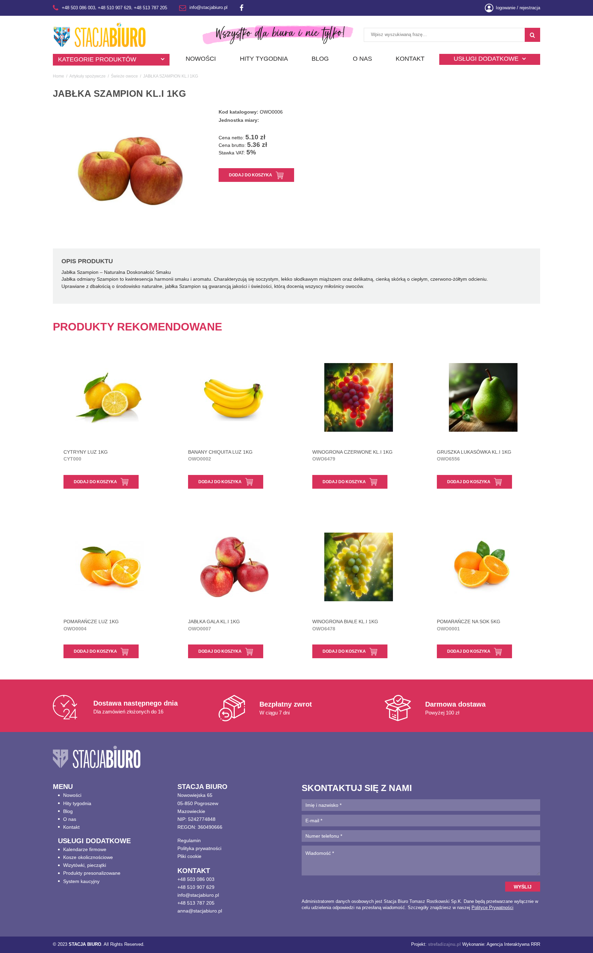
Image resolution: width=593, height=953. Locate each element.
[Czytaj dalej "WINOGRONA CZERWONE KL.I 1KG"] (358, 397)
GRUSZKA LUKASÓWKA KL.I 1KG (474, 455)
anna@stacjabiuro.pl (199, 911)
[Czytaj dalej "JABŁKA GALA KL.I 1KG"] (234, 567)
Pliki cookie (189, 856)
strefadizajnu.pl (444, 944)
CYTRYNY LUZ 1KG (85, 455)
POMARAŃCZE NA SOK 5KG (468, 625)
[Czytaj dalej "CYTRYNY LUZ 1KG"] (109, 397)
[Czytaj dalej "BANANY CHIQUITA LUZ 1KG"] (234, 397)
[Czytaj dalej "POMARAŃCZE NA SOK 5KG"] (483, 567)
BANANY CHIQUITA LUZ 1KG (220, 455)
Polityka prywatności (199, 848)
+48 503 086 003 (78, 7)
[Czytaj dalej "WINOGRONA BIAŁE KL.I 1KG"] (358, 567)
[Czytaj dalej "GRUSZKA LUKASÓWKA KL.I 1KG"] (483, 397)
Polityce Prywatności (492, 907)
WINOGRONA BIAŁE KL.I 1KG (345, 625)
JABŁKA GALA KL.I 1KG (214, 625)
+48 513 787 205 (150, 7)
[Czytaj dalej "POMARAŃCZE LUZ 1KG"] (109, 567)
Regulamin (189, 840)
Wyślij (523, 887)
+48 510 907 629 (114, 7)
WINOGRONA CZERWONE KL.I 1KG (352, 455)
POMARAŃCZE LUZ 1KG (91, 625)
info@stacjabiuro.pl (208, 7)
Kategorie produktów (97, 59)
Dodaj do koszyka (250, 175)
